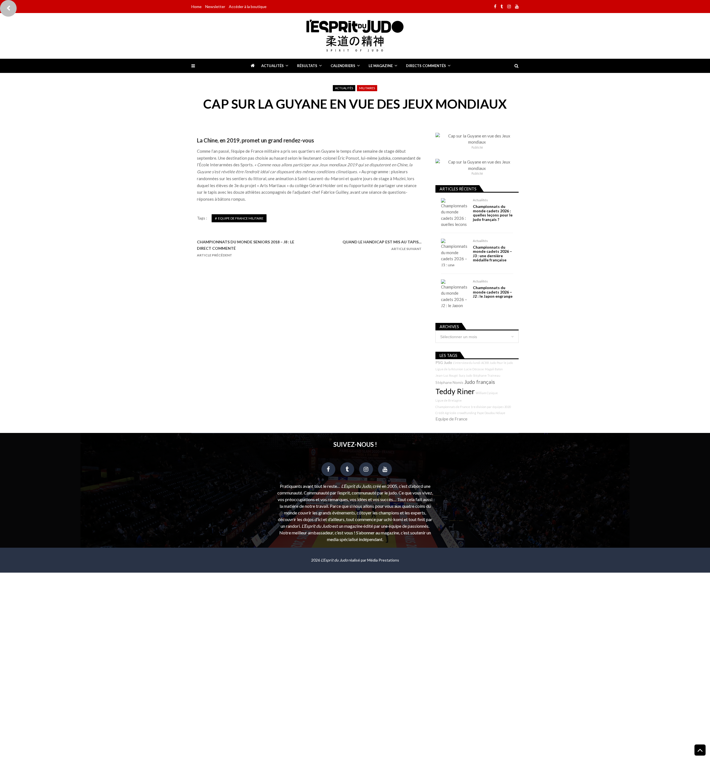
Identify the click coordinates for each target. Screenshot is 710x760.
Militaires (367, 88)
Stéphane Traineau (486, 375)
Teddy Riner (455, 391)
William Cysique (487, 393)
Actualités (272, 65)
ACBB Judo (488, 362)
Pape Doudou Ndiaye (491, 413)
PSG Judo (443, 362)
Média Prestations (383, 560)
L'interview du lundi (466, 362)
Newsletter (215, 6)
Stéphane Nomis (449, 382)
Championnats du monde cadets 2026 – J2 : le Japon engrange (493, 291)
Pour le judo (505, 362)
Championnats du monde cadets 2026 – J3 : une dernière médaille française (492, 253)
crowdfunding (466, 413)
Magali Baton (494, 369)
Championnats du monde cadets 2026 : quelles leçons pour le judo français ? (493, 212)
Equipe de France (451, 418)
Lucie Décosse (474, 369)
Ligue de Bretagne (448, 400)
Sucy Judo (465, 375)
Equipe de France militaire (240, 218)
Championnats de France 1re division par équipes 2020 (473, 407)
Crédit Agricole (445, 413)
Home (196, 6)
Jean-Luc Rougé (446, 375)
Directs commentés (426, 65)
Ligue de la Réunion (449, 369)
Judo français (479, 382)
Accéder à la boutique (248, 6)
